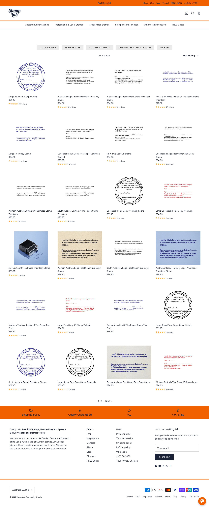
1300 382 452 (176, 3)
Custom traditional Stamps (135, 47)
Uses (118, 429)
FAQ (89, 434)
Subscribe (164, 457)
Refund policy (123, 447)
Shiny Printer (73, 47)
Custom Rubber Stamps (37, 24)
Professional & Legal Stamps (69, 24)
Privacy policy (123, 434)
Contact (165, 3)
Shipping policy (124, 443)
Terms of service (124, 438)
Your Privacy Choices (127, 460)
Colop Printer (48, 47)
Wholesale (121, 451)
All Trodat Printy (99, 47)
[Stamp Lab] (15, 13)
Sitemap (91, 456)
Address (164, 47)
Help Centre (93, 438)
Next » (108, 401)
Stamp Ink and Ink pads (126, 24)
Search (90, 429)
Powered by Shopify (34, 497)
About (158, 3)
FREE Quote (178, 24)
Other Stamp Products (155, 24)
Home (145, 3)
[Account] (185, 13)
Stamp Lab (20, 497)
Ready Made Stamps (99, 24)
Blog (152, 3)
